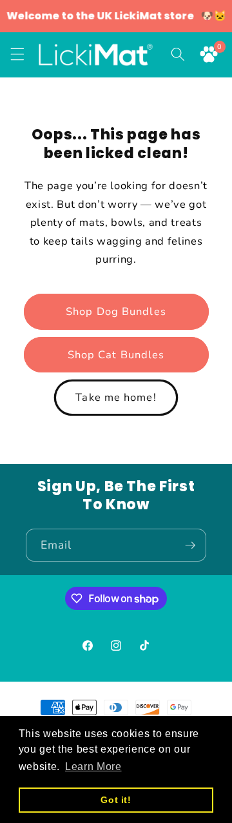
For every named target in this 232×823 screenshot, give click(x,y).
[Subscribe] (190, 545)
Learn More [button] (93, 766)
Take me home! (115, 397)
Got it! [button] (116, 800)
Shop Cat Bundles (116, 354)
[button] (17, 54)
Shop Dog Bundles (116, 311)
